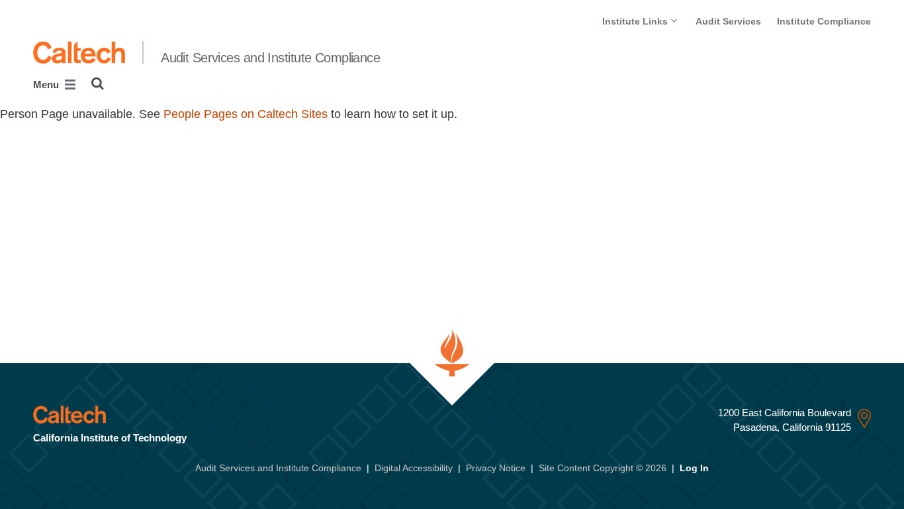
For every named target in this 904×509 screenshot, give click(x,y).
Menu (47, 84)
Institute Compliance (824, 21)
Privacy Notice (495, 468)
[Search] (97, 83)
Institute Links (636, 21)
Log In (694, 468)
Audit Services (728, 21)
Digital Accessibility (414, 468)
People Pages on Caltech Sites (245, 114)
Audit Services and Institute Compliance (270, 57)
